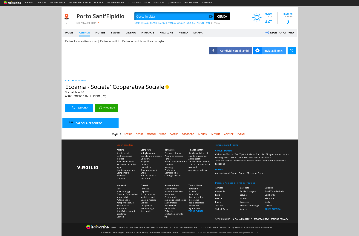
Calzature (145, 158)
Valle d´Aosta (221, 209)
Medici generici (148, 197)
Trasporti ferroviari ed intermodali (127, 195)
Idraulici (120, 158)
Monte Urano (281, 154)
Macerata (251, 173)
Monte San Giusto (262, 157)
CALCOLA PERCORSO (89, 123)
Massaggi (169, 167)
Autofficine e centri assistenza (126, 212)
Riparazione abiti (149, 169)
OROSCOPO (188, 134)
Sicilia (267, 201)
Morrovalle (239, 160)
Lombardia (270, 194)
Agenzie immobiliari (198, 169)
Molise (243, 198)
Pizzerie (192, 191)
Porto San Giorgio (264, 154)
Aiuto (175, 232)
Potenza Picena (253, 160)
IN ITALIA (215, 23)
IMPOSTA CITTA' (261, 219)
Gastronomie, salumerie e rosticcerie (175, 198)
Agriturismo (194, 208)
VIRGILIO (41, 2)
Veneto (243, 209)
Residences (193, 205)
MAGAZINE (166, 32)
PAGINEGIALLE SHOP (79, 2)
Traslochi (121, 178)
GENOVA (181, 23)
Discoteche (193, 199)
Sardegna (244, 201)
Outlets (144, 164)
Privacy (129, 232)
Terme (168, 158)
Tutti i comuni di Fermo (226, 144)
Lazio (217, 194)
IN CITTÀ (202, 134)
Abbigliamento (148, 153)
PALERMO (162, 23)
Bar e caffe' (193, 194)
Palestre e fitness (173, 153)
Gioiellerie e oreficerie (151, 155)
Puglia (218, 201)
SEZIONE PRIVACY (279, 219)
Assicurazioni (194, 158)
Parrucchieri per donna (176, 161)
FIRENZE (200, 23)
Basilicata (244, 187)
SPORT (139, 134)
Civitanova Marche (224, 154)
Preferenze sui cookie (160, 232)
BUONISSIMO (191, 2)
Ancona (219, 173)
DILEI (147, 2)
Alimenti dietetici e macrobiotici (173, 193)
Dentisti (144, 202)
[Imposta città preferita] (67, 16)
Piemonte (269, 198)
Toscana (219, 205)
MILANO (145, 23)
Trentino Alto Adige (249, 205)
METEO (183, 32)
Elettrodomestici (124, 155)
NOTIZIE (100, 32)
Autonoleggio (123, 199)
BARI (208, 23)
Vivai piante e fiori (125, 161)
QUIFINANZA (174, 2)
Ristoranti (193, 188)
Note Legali (118, 232)
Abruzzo (219, 187)
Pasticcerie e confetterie (170, 207)
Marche (218, 198)
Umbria (268, 205)
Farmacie (145, 188)
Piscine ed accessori (174, 155)
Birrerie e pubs (195, 197)
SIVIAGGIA (159, 2)
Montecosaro (245, 157)
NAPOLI (153, 23)
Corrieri (120, 216)
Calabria (269, 187)
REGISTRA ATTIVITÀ (281, 32)
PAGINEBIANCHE (115, 2)
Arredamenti (123, 153)
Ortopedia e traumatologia (147, 207)
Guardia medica (148, 199)
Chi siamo (106, 232)
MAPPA (197, 32)
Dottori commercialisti (199, 164)
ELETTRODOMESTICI (76, 80)
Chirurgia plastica (173, 175)
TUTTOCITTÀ (134, 2)
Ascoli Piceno (230, 173)
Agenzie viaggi (123, 191)
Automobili (122, 208)
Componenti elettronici (123, 174)
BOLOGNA (190, 23)
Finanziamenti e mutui (199, 161)
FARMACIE (147, 32)
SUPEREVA (207, 2)
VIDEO (162, 134)
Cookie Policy (141, 232)
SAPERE (174, 134)
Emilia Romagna (248, 191)
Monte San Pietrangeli (273, 160)
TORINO (172, 23)
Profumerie (170, 169)
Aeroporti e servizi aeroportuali (125, 204)
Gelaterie (169, 211)
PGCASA (98, 2)
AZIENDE (84, 32)
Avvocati (192, 167)
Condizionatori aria (126, 169)
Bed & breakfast (196, 202)
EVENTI (115, 32)
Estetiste (169, 164)
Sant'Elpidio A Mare (244, 154)
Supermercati (171, 188)
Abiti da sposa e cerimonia (148, 177)
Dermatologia (171, 172)
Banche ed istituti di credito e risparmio (198, 154)
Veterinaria (146, 211)
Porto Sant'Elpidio (100, 16)
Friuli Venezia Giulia (274, 191)
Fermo (234, 157)
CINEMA (131, 32)
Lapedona (220, 163)
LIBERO (29, 2)
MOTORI (151, 134)
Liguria (243, 194)
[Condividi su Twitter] (292, 50)
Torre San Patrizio (223, 160)
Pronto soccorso (148, 194)
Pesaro (261, 173)
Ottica (143, 172)
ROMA (137, 23)
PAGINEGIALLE (57, 2)
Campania (220, 191)
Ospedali (145, 191)
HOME (69, 32)
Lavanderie (146, 167)
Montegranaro (222, 157)
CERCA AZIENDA (272, 209)
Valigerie (145, 161)
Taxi (119, 188)
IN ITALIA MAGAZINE (242, 219)
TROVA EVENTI (195, 211)
